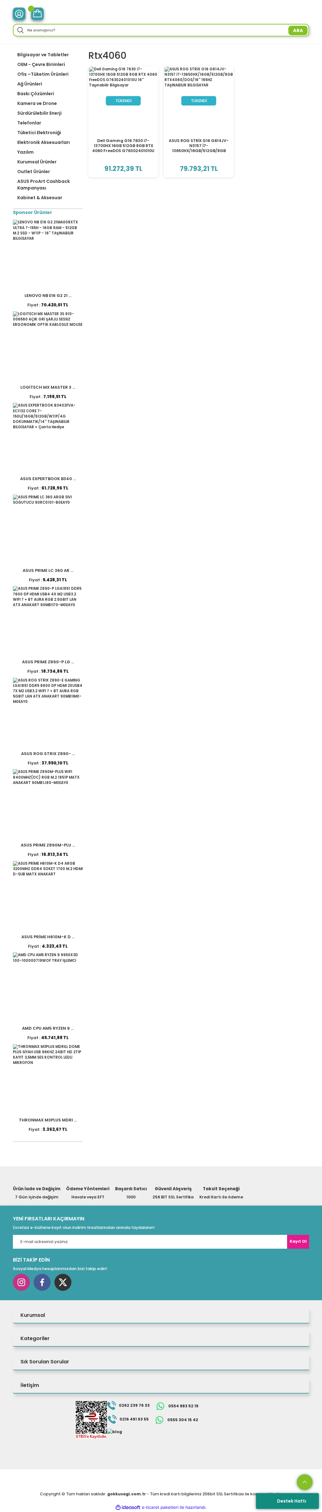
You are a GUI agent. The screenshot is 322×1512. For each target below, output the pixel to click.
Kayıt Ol (298, 1241)
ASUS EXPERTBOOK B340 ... (48, 479)
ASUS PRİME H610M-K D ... (48, 937)
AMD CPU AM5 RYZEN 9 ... (48, 1028)
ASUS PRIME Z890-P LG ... (48, 662)
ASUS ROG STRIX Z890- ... (48, 754)
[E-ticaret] (160, 1507)
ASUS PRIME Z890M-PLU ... (48, 845)
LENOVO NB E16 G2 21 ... (48, 296)
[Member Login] (19, 14)
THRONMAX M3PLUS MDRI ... (48, 1120)
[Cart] (37, 14)
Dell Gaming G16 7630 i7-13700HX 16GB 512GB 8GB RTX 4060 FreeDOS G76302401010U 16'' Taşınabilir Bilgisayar (123, 145)
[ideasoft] (128, 1507)
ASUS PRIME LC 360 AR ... (48, 570)
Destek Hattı (291, 1501)
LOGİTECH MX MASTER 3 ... (47, 387)
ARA (298, 30)
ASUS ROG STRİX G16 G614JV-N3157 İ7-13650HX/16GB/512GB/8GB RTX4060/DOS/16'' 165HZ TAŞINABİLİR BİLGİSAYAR (199, 145)
